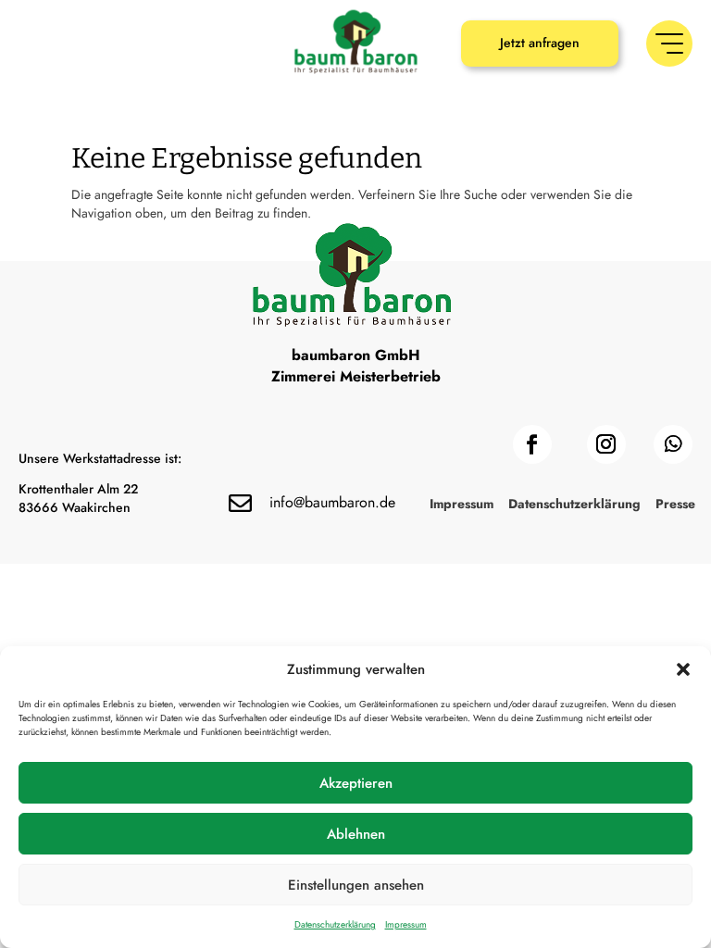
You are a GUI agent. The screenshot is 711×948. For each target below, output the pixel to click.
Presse (675, 505)
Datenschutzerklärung (335, 924)
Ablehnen (356, 834)
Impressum (406, 924)
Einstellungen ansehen (356, 885)
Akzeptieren (356, 783)
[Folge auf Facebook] (532, 444)
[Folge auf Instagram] (606, 444)
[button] (683, 669)
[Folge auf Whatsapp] (673, 444)
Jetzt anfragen (540, 42)
